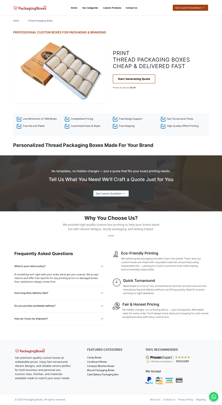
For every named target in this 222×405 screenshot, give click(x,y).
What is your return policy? (30, 266)
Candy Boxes (94, 357)
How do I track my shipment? (31, 318)
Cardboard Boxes (97, 361)
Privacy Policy (185, 399)
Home (16, 20)
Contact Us (169, 399)
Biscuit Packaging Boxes (101, 370)
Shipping (201, 399)
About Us (155, 399)
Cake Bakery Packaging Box (103, 374)
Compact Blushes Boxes (100, 366)
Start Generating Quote (134, 79)
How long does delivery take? (31, 292)
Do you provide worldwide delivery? (35, 305)
